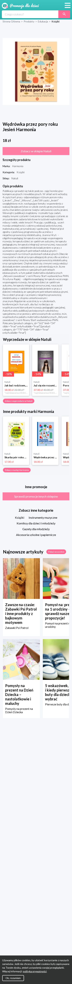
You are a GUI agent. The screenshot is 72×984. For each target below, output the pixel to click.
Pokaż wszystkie (56, 551)
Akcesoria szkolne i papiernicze (36, 534)
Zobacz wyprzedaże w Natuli (18, 401)
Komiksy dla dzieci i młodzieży (36, 523)
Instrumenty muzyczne (43, 517)
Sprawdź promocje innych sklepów (36, 496)
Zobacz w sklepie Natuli (36, 151)
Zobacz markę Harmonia (17, 470)
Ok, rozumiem (13, 978)
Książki (19, 517)
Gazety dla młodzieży (36, 529)
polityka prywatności (35, 971)
